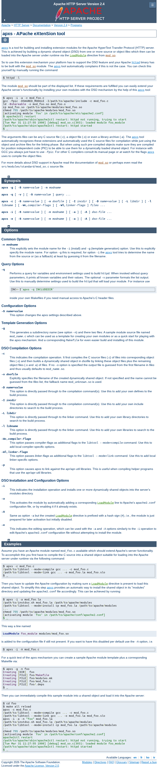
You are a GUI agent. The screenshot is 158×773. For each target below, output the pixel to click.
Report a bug (149, 762)
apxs (4, 48)
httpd (136, 62)
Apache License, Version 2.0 (42, 765)
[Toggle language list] (5, 40)
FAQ (111, 762)
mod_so (110, 55)
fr (141, 757)
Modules (87, 762)
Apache (5, 25)
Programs (76, 25)
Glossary (121, 762)
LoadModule (78, 55)
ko (147, 757)
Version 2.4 (60, 25)
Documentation (42, 25)
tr (154, 757)
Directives (100, 762)
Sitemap (134, 762)
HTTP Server (21, 25)
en (135, 757)
